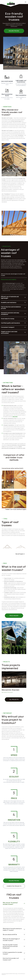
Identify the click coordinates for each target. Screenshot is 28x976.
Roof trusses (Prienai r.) (12, 690)
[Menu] (25, 2)
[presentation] (14, 679)
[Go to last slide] (5, 357)
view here (14, 416)
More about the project (7, 692)
